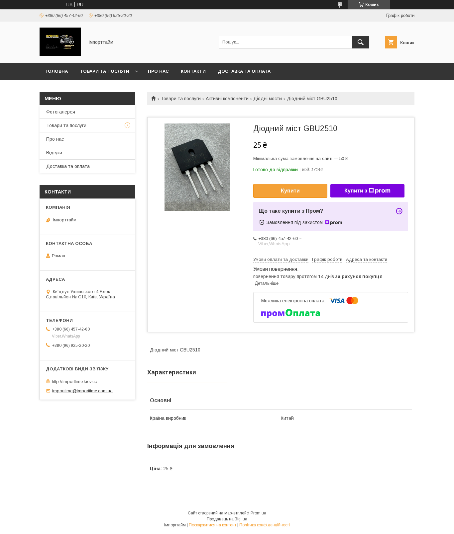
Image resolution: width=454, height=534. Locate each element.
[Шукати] (360, 42)
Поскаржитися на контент (212, 525)
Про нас (158, 71)
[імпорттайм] (60, 54)
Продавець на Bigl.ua (227, 519)
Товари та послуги (104, 71)
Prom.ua (258, 513)
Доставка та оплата (244, 71)
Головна (57, 71)
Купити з (355, 190)
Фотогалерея (60, 111)
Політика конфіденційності (264, 525)
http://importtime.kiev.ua (74, 381)
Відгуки (54, 152)
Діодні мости (267, 98)
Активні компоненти (227, 98)
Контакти (193, 71)
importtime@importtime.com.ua (82, 390)
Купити (290, 190)
